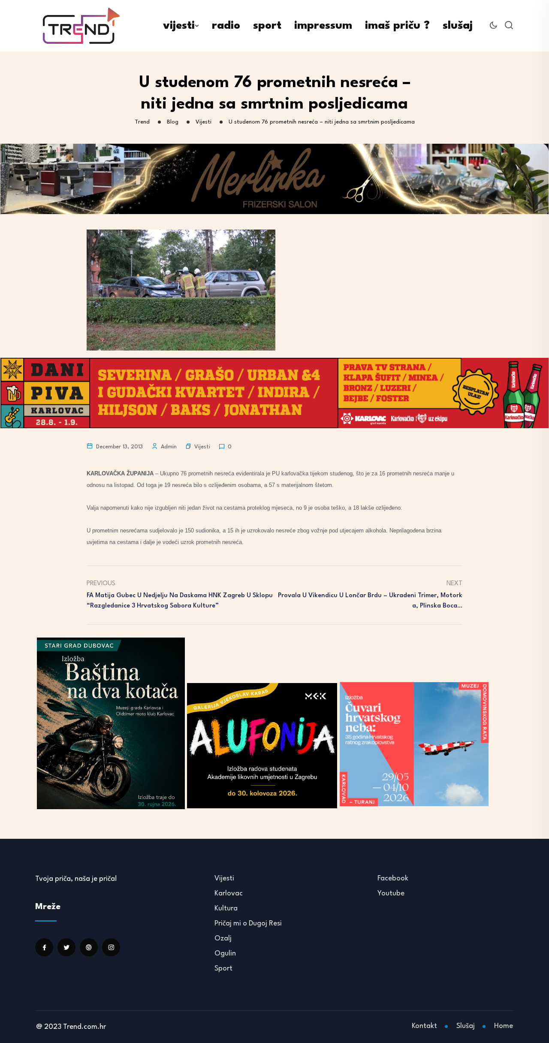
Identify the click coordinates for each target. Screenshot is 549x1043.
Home (503, 1026)
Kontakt (424, 1026)
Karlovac (228, 893)
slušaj (458, 25)
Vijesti (202, 447)
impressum (323, 25)
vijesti (179, 25)
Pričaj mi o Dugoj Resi (248, 923)
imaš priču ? (397, 25)
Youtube (390, 893)
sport (267, 25)
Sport (223, 968)
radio (226, 25)
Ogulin (225, 953)
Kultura (226, 908)
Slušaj (465, 1026)
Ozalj (223, 938)
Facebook (392, 878)
